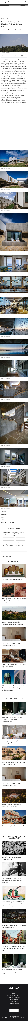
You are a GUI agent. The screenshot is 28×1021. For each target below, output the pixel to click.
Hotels (7, 18)
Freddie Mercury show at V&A (15, 5)
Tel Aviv (4, 61)
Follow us (18, 55)
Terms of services (17, 542)
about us (14, 993)
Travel (2, 18)
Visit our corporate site (15, 1016)
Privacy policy (14, 999)
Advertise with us (14, 1003)
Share (4, 55)
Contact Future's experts (14, 995)
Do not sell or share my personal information (14, 1005)
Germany (21, 102)
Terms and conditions (14, 997)
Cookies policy (14, 1001)
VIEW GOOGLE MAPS (7, 522)
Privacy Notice (18, 544)
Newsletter (24, 55)
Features (23, 29)
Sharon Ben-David (6, 29)
